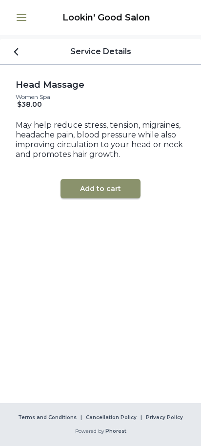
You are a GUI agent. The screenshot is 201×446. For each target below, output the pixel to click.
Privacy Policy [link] (164, 418)
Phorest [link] (115, 431)
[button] (21, 17)
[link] (106, 17)
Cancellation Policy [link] (111, 418)
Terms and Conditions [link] (47, 418)
